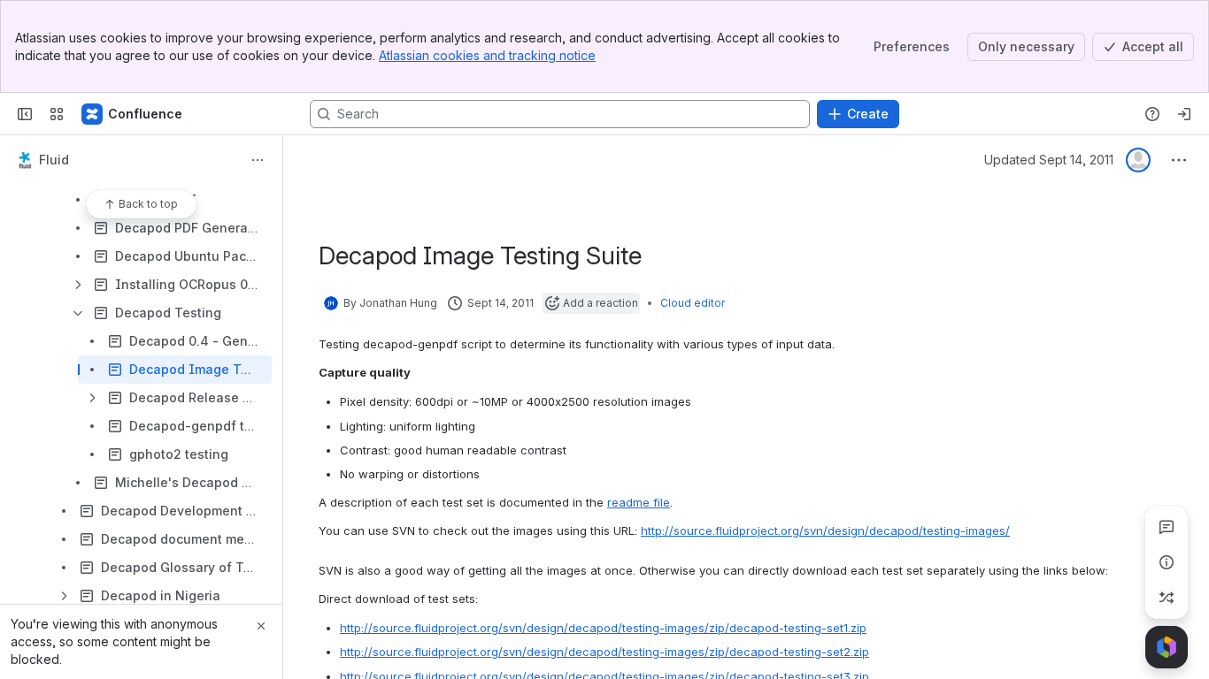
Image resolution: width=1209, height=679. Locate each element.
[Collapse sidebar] (25, 114)
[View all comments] (1166, 527)
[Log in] (1184, 114)
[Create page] (1166, 598)
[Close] (261, 626)
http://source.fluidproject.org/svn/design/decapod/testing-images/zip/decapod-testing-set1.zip (603, 628)
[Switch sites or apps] (56, 114)
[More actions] (257, 160)
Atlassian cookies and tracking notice (487, 55)
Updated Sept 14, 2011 (1048, 159)
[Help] (1152, 114)
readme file (638, 502)
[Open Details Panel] (1166, 562)
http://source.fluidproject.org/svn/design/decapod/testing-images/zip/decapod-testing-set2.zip (604, 652)
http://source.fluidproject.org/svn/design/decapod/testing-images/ (825, 530)
